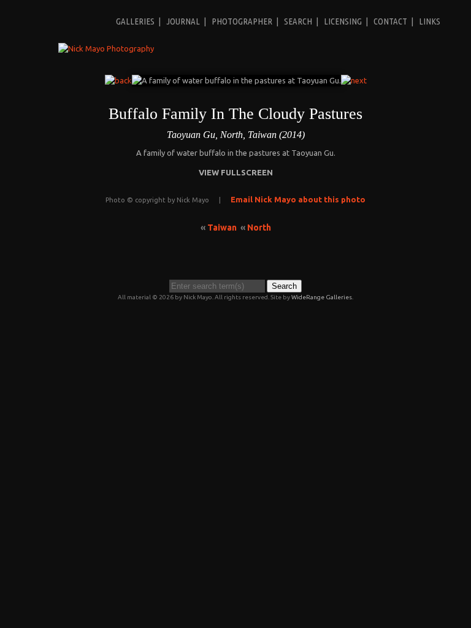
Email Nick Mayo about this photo (298, 199)
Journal (183, 21)
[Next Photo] (354, 80)
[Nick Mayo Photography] (106, 48)
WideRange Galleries (321, 297)
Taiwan (222, 227)
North (259, 227)
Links (429, 21)
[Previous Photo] (118, 80)
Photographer (242, 21)
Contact (390, 21)
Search (298, 21)
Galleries (135, 21)
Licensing (343, 21)
